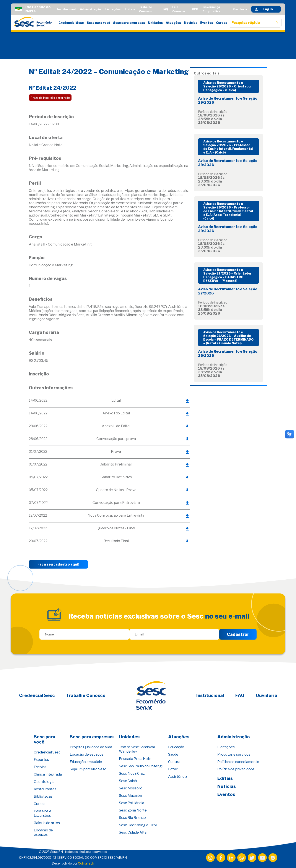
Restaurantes (45, 789)
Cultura (174, 762)
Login (268, 9)
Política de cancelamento (238, 762)
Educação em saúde (86, 762)
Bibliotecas (43, 796)
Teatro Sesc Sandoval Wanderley (137, 749)
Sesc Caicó (128, 781)
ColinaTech (86, 863)
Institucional (66, 9)
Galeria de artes (47, 823)
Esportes (41, 760)
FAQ (165, 9)
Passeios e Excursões (42, 813)
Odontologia (44, 782)
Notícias (190, 22)
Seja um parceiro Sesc (88, 769)
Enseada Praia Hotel (135, 759)
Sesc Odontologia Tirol (138, 825)
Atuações (173, 22)
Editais (130, 9)
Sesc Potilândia (131, 803)
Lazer (173, 769)
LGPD (194, 9)
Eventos (206, 22)
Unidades (155, 22)
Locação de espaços (43, 832)
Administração (90, 9)
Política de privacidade (235, 769)
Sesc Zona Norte (133, 810)
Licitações (112, 9)
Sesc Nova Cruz (132, 773)
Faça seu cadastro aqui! (58, 564)
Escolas (40, 767)
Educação (176, 747)
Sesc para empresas (129, 22)
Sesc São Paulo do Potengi (141, 766)
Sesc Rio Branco (132, 818)
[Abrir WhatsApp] (285, 857)
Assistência (177, 776)
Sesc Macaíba (130, 796)
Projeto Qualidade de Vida (91, 747)
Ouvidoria (240, 9)
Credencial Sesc (71, 22)
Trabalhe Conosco (86, 695)
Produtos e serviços (233, 754)
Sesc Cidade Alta (132, 832)
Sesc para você (98, 22)
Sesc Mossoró (130, 788)
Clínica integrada (48, 774)
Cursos (221, 22)
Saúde (173, 754)
